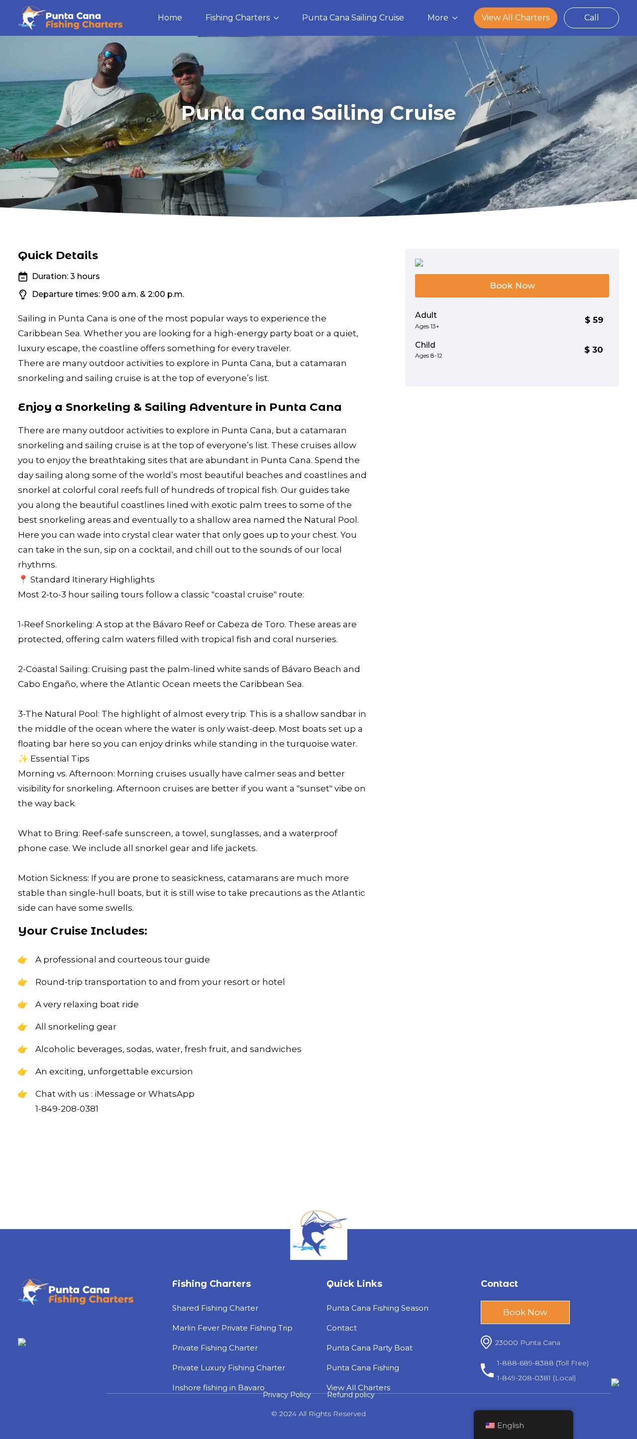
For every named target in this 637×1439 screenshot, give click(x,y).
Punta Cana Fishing (362, 1367)
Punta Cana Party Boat (369, 1347)
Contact (341, 1328)
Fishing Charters (238, 17)
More (437, 17)
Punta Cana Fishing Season (377, 1308)
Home (170, 17)
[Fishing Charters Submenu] (279, 18)
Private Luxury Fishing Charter (228, 1367)
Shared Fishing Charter (215, 1308)
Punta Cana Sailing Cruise (353, 17)
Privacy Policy (287, 1394)
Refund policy (351, 1394)
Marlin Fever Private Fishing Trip (232, 1328)
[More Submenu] (457, 18)
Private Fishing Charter (215, 1347)
